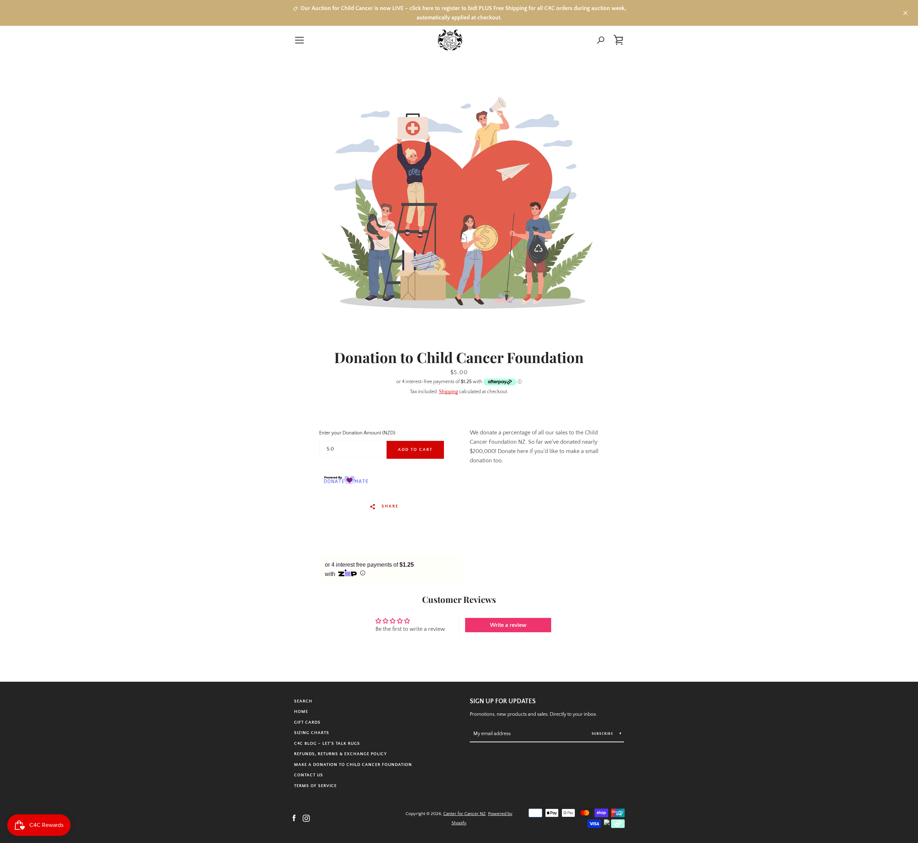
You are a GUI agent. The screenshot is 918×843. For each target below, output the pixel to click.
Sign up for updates (503, 701)
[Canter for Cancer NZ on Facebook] (294, 818)
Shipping (448, 392)
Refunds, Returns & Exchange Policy (340, 754)
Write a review (508, 625)
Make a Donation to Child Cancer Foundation (353, 764)
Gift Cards (307, 722)
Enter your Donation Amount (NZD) (357, 433)
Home (301, 711)
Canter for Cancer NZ (464, 813)
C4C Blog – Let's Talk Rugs (327, 743)
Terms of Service (315, 786)
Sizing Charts (311, 732)
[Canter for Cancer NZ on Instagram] (306, 818)
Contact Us (308, 775)
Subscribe (603, 734)
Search (303, 701)
